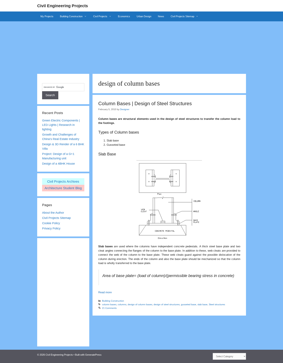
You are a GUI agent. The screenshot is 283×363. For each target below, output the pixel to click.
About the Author (53, 212)
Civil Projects (100, 16)
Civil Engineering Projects (62, 5)
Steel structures (217, 304)
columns (122, 304)
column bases (109, 304)
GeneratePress (93, 354)
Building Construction (71, 16)
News (161, 16)
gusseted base (188, 304)
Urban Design (144, 16)
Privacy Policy (51, 228)
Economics (124, 16)
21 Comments (109, 308)
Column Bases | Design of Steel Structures (145, 103)
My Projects (46, 16)
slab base (203, 304)
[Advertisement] (141, 46)
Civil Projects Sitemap (182, 16)
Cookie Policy (51, 223)
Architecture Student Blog (63, 188)
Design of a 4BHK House (58, 163)
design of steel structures (167, 304)
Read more (105, 292)
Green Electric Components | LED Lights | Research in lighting (61, 125)
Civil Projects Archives (63, 181)
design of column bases (140, 304)
